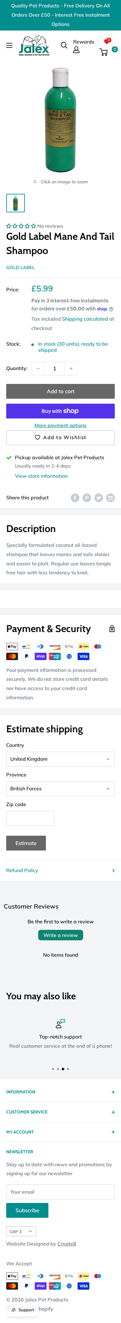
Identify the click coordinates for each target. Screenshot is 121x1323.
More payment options (60, 425)
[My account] (83, 49)
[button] (21, 226)
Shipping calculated (85, 319)
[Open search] (64, 45)
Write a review (60, 935)
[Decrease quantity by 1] (38, 368)
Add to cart (60, 391)
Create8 (66, 1244)
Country (15, 745)
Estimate (26, 843)
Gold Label (20, 267)
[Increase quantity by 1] (71, 368)
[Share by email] (110, 497)
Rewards (83, 42)
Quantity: (17, 368)
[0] (107, 52)
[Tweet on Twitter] (98, 497)
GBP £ (16, 1231)
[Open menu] (9, 45)
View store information (41, 476)
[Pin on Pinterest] (87, 497)
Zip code (16, 804)
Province (16, 775)
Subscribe (27, 1210)
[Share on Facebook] (75, 497)
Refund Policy (22, 870)
